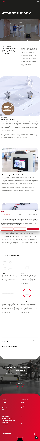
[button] (20, 329)
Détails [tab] (20, 214)
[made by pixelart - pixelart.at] (34, 434)
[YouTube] (25, 423)
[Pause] (1, 40)
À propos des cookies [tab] (33, 214)
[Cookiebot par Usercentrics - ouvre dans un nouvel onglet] (34, 211)
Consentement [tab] (7, 214)
